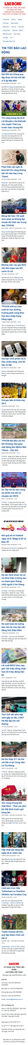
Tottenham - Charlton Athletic (11, 903)
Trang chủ (6, 19)
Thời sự (13, 27)
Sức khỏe (17, 34)
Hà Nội (3, 730)
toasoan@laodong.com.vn (14, 999)
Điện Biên (4, 636)
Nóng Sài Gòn (5, 232)
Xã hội (13, 19)
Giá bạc (3, 371)
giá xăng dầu (12, 859)
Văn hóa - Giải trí (17, 30)
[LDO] (14, 65)
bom (7, 191)
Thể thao (6, 23)
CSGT (24, 730)
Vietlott (13, 548)
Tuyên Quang (5, 946)
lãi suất (10, 681)
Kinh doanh (14, 23)
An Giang (10, 87)
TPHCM (18, 325)
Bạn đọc (21, 27)
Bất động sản (7, 34)
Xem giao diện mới (9, 41)
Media (20, 19)
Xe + (11, 37)
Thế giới (5, 37)
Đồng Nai (4, 183)
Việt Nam (15, 823)
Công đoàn (6, 30)
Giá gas (3, 410)
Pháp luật (6, 27)
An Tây (24, 504)
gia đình (20, 277)
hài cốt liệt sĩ (16, 946)
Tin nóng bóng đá (7, 134)
